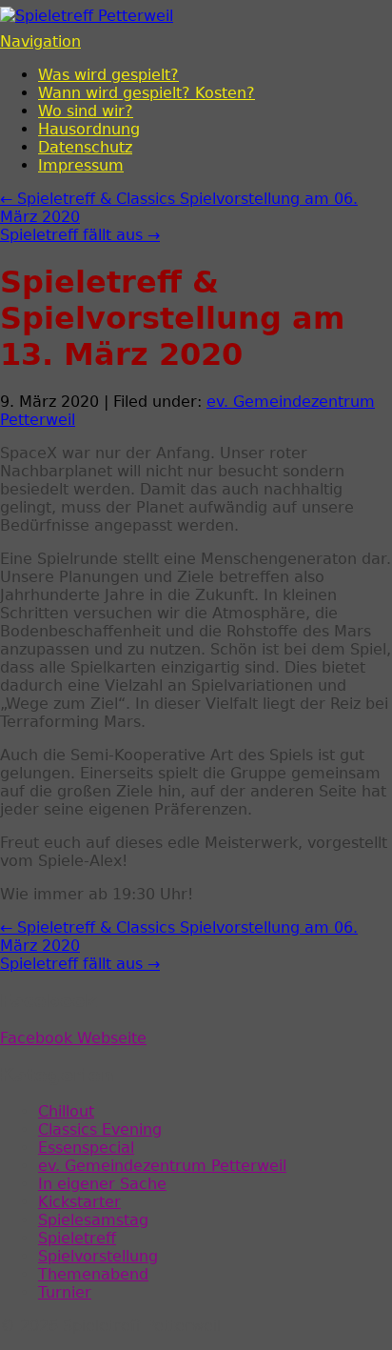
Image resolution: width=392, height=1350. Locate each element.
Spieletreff (77, 1238)
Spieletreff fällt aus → (80, 235)
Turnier (64, 1292)
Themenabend (93, 1274)
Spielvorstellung (98, 1256)
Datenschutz (85, 147)
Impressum (81, 165)
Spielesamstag (93, 1220)
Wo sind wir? (85, 111)
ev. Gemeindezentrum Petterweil (162, 1166)
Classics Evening (100, 1129)
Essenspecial (86, 1147)
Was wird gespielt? (108, 75)
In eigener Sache (102, 1184)
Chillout (66, 1111)
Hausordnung (89, 129)
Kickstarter (79, 1202)
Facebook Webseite (73, 1038)
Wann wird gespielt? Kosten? (146, 93)
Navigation (40, 41)
